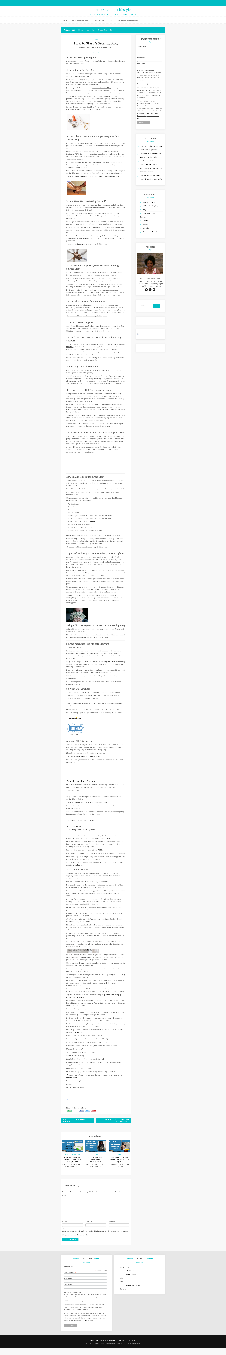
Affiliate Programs (72, 1154)
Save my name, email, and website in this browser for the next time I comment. (95, 1231)
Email (88, 1222)
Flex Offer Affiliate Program (81, 781)
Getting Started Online (80, 20)
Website (112, 1222)
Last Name (141, 63)
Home (65, 20)
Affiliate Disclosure (132, 1271)
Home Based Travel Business (128, 20)
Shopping (146, 228)
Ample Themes (135, 1343)
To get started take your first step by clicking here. (87, 244)
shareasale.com (73, 734)
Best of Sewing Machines (76, 826)
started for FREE (95, 850)
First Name (141, 57)
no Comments (106, 47)
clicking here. (79, 1032)
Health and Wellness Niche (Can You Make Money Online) (72, 1159)
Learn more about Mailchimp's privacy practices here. (148, 116)
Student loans (73, 513)
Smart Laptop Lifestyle (113, 10)
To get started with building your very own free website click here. (93, 176)
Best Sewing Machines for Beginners (81, 830)
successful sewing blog (101, 88)
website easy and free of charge (89, 238)
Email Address (143, 52)
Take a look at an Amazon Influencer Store (83, 756)
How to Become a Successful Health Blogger (75, 1120)
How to (145, 221)
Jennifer (83, 47)
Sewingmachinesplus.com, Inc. (79, 647)
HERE (109, 838)
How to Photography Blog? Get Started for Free (116, 1120)
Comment (66, 1195)
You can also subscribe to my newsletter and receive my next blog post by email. (94, 1076)
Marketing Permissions (145, 70)
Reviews (145, 224)
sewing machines (108, 662)
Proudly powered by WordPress (97, 1343)
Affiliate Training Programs (152, 206)
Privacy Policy (131, 1274)
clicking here (78, 865)
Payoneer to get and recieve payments (82, 820)
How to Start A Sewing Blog (96, 43)
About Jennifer (99, 20)
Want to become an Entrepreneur (81, 521)
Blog (111, 20)
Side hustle (72, 510)
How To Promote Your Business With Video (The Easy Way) (119, 1159)
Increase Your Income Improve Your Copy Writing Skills (95, 1159)
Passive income (74, 504)
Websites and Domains (150, 232)
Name (65, 1222)
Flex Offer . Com (73, 790)
